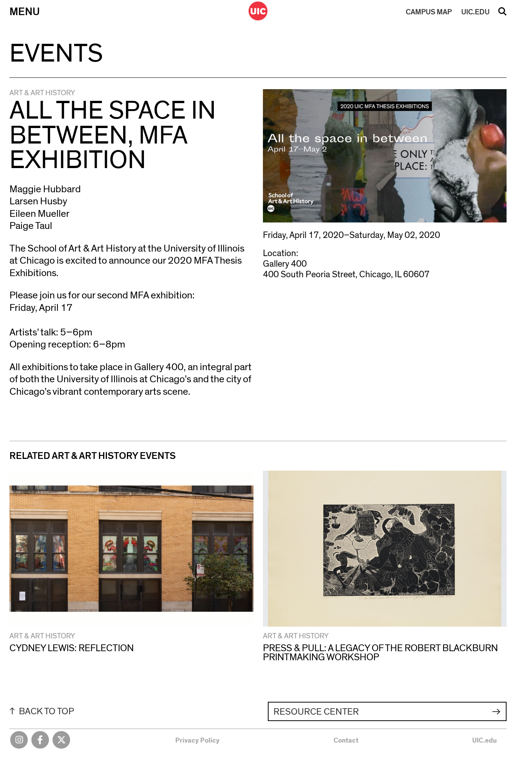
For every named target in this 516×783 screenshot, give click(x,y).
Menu (24, 11)
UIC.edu (484, 740)
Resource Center (316, 712)
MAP (429, 12)
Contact (346, 740)
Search (502, 14)
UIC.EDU (475, 12)
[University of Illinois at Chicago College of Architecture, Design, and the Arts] (258, 11)
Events (56, 54)
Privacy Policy (197, 740)
